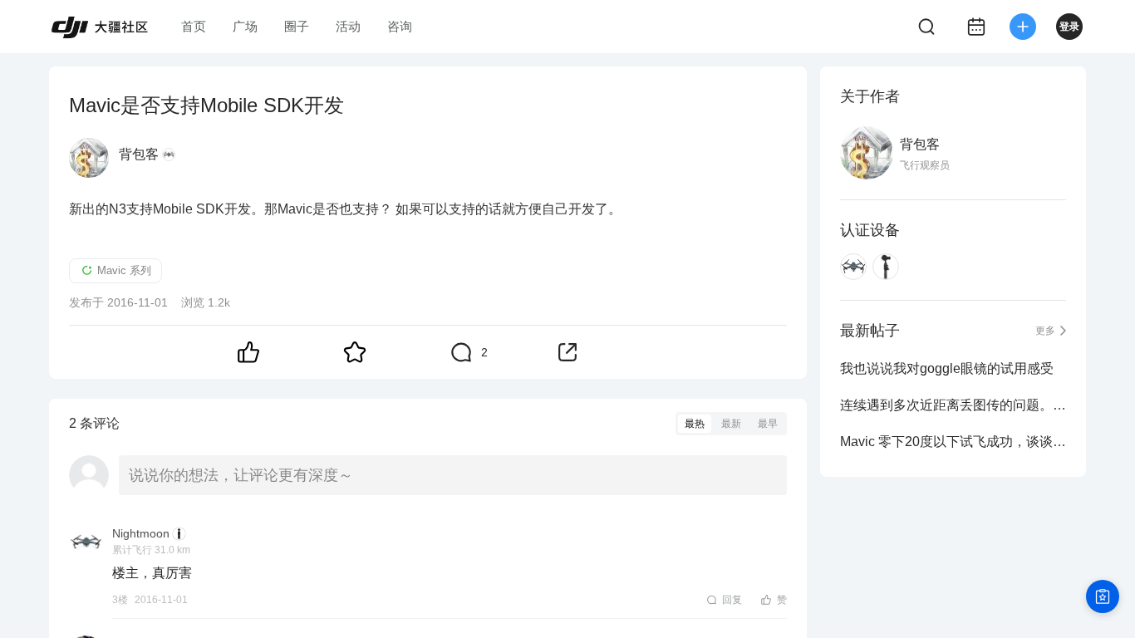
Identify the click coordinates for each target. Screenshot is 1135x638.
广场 (245, 26)
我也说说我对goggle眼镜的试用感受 (947, 368)
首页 (193, 26)
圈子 (296, 26)
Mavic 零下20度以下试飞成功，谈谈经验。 (953, 441)
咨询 (399, 26)
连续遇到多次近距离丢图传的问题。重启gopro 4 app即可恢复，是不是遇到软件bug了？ (953, 405)
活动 (348, 26)
